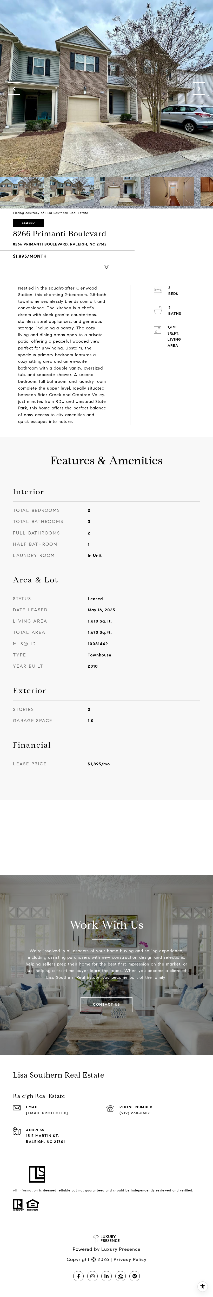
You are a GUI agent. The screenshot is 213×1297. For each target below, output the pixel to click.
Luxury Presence (121, 1249)
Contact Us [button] (106, 1004)
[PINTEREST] (134, 1276)
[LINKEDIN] (106, 1276)
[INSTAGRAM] (92, 1276)
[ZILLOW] (120, 1276)
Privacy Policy (130, 1259)
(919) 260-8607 (134, 1113)
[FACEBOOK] (78, 1276)
